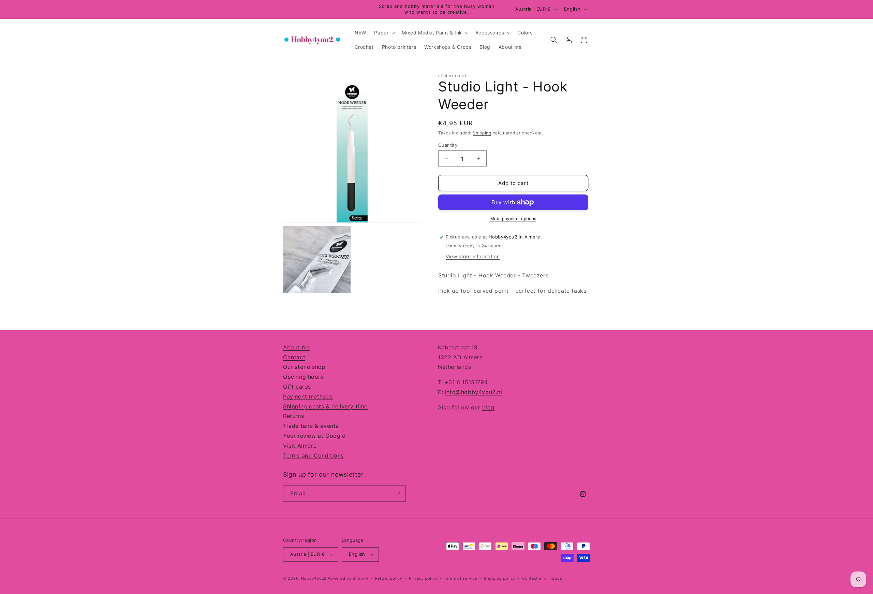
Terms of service (460, 578)
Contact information (542, 578)
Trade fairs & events (311, 425)
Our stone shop (304, 366)
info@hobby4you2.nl (473, 392)
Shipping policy (500, 578)
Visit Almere (299, 445)
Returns (293, 415)
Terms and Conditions (313, 455)
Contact (294, 356)
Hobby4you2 (314, 578)
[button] (384, 33)
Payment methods (308, 396)
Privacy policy (423, 578)
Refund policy (388, 578)
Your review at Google (314, 435)
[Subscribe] (397, 493)
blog (488, 407)
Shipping (482, 132)
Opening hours (303, 376)
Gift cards (297, 386)
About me (296, 347)
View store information (473, 256)
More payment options (513, 218)
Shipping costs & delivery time (325, 406)
